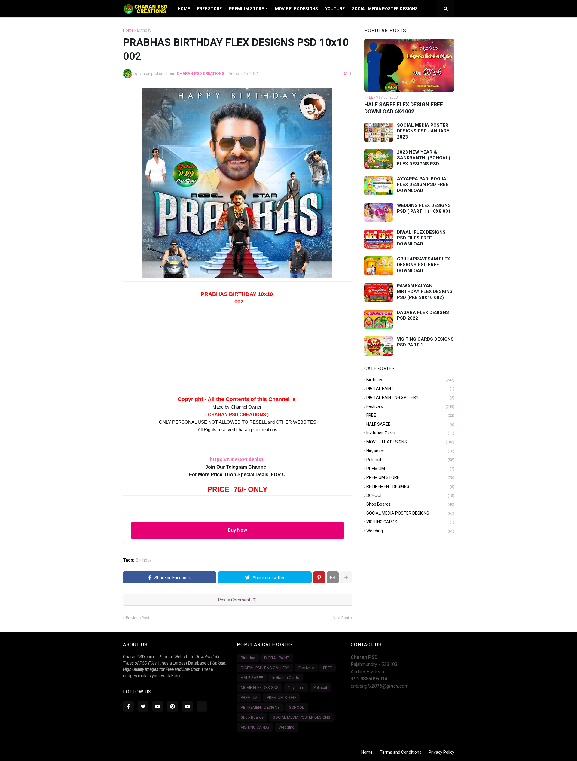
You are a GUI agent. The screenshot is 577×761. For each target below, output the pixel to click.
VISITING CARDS (410, 521)
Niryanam (410, 451)
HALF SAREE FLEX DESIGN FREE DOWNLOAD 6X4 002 (403, 107)
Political (410, 459)
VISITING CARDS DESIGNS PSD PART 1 (425, 342)
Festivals (410, 406)
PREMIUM (410, 468)
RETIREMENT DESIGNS (410, 486)
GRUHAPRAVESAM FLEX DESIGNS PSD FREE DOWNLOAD (423, 264)
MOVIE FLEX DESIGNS (410, 442)
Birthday (144, 30)
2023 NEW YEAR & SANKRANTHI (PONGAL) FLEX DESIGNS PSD (423, 157)
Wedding (410, 530)
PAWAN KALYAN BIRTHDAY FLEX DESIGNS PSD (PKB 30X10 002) (425, 291)
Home (128, 30)
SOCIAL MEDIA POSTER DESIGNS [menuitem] (385, 8)
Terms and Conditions (400, 752)
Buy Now (237, 530)
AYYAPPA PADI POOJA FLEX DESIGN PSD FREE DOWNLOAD (422, 184)
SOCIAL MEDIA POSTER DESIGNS (410, 513)
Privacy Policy (441, 752)
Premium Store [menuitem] (246, 8)
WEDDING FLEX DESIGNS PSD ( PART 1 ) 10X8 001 (424, 208)
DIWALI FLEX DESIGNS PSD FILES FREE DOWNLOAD (421, 238)
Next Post (341, 618)
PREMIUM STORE (410, 477)
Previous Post (137, 618)
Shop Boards (410, 504)
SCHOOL (410, 495)
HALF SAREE (410, 424)
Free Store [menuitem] (209, 8)
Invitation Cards (410, 433)
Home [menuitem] (184, 8)
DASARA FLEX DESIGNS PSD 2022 (423, 315)
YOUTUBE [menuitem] (335, 8)
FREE (410, 415)
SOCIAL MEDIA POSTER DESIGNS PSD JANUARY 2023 (423, 131)
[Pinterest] (319, 577)
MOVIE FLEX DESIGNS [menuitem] (296, 8)
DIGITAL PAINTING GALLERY (410, 397)
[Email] (333, 577)
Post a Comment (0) (237, 600)
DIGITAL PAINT (410, 388)
